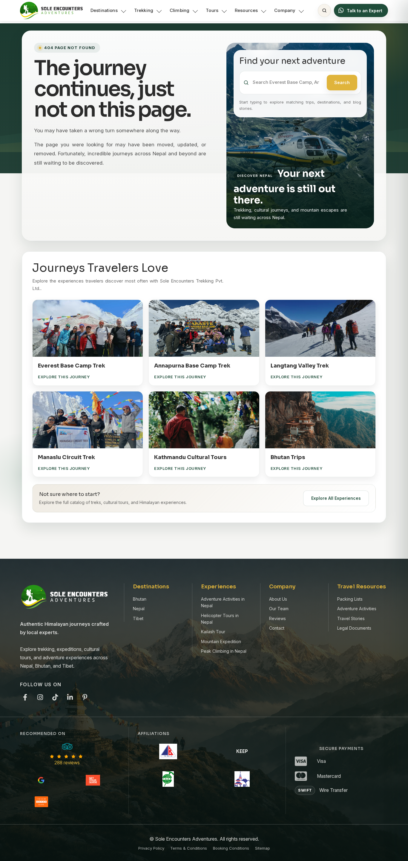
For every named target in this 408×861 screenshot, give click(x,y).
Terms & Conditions (188, 848)
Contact (276, 628)
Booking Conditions (231, 848)
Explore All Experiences (336, 498)
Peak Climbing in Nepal (223, 651)
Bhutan (139, 599)
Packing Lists (350, 599)
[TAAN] (168, 779)
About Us (278, 599)
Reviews (277, 618)
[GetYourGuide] (93, 780)
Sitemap (262, 848)
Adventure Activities (356, 608)
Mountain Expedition (221, 641)
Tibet (138, 618)
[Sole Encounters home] (51, 10)
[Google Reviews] (41, 780)
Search (342, 82)
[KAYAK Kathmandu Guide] (41, 801)
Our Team (279, 608)
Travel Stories (351, 618)
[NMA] (168, 751)
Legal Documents (354, 628)
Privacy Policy (151, 848)
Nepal (139, 608)
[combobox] (288, 82)
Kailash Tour (213, 631)
